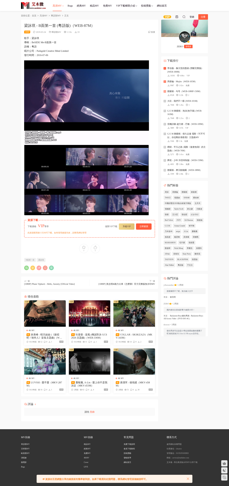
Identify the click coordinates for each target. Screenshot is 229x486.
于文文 (190, 265)
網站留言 (162, 5)
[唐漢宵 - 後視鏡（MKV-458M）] (134, 361)
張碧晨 (191, 243)
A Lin (186, 231)
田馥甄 (195, 237)
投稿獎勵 (146, 5)
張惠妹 (177, 198)
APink (167, 254)
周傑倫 (175, 192)
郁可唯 (191, 226)
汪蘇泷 (199, 209)
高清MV (57, 5)
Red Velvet (169, 220)
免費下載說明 (129, 444)
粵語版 (180, 265)
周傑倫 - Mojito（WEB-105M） (182, 81)
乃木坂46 (168, 231)
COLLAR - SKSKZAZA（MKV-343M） (134, 336)
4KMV (86, 458)
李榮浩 (189, 248)
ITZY (179, 220)
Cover (86, 462)
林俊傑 (194, 192)
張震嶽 (195, 259)
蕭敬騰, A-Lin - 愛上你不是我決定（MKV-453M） (89, 384)
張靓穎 (167, 209)
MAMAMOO (170, 243)
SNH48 (186, 198)
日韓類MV (25, 449)
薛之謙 (190, 209)
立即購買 (143, 226)
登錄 (92, 412)
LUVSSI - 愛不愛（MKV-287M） (44, 384)
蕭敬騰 (194, 231)
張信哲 (184, 214)
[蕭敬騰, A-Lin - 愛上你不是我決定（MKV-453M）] (89, 361)
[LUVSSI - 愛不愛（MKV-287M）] (45, 361)
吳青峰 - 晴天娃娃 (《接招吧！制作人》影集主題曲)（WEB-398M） (44, 336)
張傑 (167, 214)
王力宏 (175, 214)
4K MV (32, 330)
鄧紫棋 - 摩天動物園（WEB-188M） (184, 170)
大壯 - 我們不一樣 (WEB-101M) (182, 101)
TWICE (168, 198)
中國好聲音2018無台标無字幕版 (178, 203)
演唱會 (24, 458)
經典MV (81, 5)
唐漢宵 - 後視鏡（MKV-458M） (133, 384)
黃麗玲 (199, 248)
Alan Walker (169, 265)
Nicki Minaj (178, 248)
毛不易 (182, 243)
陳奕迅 (197, 254)
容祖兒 (176, 254)
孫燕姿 (167, 237)
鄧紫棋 (184, 192)
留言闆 (173, 297)
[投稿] (176, 16)
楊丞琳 (177, 237)
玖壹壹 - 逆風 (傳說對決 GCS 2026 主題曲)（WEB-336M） (89, 336)
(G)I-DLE (194, 214)
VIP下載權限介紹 (125, 5)
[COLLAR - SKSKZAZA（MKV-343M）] (134, 313)
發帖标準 (127, 458)
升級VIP (127, 226)
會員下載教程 (129, 449)
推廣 (153, 32)
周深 (167, 192)
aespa (178, 231)
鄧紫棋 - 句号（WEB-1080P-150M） (184, 91)
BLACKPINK (182, 259)
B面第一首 (30, 260)
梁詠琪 (41, 260)
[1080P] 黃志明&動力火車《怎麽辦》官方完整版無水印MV (126, 284)
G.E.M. (167, 226)
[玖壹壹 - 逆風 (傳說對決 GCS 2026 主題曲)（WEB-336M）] (89, 313)
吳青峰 (186, 237)
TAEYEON (169, 259)
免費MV (107, 5)
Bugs (70, 5)
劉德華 (167, 248)
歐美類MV (25, 453)
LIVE (86, 467)
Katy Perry (187, 254)
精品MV (94, 5)
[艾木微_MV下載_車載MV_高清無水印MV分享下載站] (33, 5)
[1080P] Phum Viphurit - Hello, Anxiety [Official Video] (49, 284)
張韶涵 (199, 220)
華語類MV (56, 32)
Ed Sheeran (189, 220)
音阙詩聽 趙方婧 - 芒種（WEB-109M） (186, 124)
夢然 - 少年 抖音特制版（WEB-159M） (186, 160)
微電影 (24, 462)
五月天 (197, 203)
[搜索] (184, 16)
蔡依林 (196, 198)
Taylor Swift (178, 209)
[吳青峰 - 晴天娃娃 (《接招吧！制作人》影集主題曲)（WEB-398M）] (45, 313)
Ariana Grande (179, 226)
